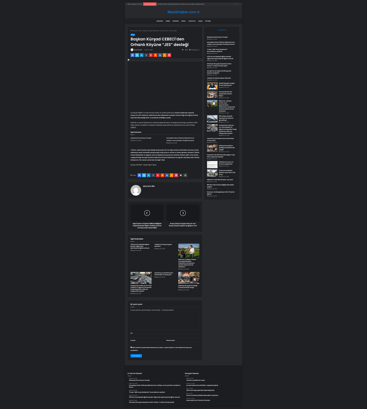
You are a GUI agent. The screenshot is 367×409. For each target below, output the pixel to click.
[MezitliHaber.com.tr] (183, 12)
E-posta (133, 340)
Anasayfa (159, 21)
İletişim (208, 21)
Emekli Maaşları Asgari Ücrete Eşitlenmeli (227, 84)
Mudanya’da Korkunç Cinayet (141, 138)
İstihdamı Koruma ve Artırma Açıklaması (226, 163)
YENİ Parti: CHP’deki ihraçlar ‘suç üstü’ (220, 180)
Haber (168, 21)
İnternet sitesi (170, 340)
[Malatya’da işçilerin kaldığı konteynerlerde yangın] (188, 278)
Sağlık (183, 21)
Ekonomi (176, 21)
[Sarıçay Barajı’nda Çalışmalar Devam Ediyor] (212, 94)
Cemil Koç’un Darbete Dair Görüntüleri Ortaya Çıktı (163, 274)
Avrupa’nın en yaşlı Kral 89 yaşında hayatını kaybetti (219, 72)
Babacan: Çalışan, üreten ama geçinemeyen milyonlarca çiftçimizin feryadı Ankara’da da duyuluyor (187, 263)
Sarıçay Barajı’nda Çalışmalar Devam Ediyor (225, 94)
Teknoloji (191, 21)
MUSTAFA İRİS (138, 50)
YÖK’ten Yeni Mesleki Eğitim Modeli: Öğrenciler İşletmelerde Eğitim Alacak (140, 246)
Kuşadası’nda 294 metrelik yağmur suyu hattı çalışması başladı (221, 156)
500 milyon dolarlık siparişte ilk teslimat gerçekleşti (226, 118)
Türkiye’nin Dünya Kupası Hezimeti (163, 245)
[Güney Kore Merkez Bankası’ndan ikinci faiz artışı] (212, 173)
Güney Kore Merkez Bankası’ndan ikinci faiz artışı (227, 172)
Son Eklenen (222, 30)
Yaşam (200, 21)
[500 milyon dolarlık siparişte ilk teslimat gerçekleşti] (212, 118)
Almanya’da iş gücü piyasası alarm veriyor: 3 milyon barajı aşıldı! (219, 65)
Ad (132, 333)
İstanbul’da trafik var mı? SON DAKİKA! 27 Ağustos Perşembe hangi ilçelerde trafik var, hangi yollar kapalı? (141, 288)
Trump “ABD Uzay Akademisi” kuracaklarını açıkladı (172, 4)
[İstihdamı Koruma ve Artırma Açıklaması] (212, 164)
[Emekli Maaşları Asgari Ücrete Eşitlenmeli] (212, 85)
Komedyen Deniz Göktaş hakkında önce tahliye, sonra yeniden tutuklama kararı (221, 43)
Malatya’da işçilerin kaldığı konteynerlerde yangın (187, 286)
